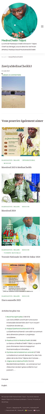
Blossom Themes (27, 399)
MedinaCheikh (10, 410)
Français (5, 379)
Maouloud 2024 (9, 210)
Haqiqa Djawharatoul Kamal (17, 328)
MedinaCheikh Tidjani (14, 40)
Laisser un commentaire (12, 75)
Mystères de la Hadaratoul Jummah (20, 352)
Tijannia (24, 407)
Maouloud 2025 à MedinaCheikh (17, 167)
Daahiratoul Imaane (11, 160)
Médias (20, 410)
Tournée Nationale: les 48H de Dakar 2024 (21, 257)
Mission (7, 163)
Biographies (16, 407)
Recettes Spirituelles (15, 317)
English (4, 385)
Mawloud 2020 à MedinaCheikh (18, 340)
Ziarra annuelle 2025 (11, 300)
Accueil (9, 407)
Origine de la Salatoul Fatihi (17, 361)
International (28, 160)
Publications (33, 407)
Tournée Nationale (12, 253)
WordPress (5, 402)
